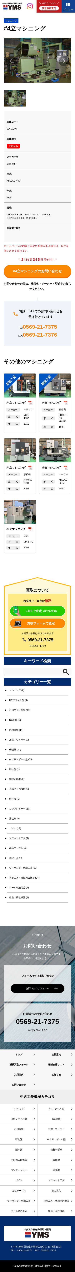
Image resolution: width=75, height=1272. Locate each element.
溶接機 (56, 1170)
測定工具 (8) (15, 858)
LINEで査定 (42, 611)
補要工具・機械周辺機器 (56, 1200)
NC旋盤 (56, 1119)
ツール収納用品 (19, 1211)
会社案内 (56, 1054)
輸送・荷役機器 (56, 1211)
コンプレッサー (19, 1170)
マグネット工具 (56, 1180)
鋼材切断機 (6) (16, 779)
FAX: (37, 335)
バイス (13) (15, 828)
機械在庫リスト (56, 1064)
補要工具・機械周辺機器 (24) (24, 877)
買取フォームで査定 (41, 623)
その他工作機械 (19, 1160)
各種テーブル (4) (18, 848)
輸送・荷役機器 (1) (19, 897)
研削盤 (18, 1139)
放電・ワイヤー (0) (19, 739)
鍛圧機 (56, 1160)
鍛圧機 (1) (14, 799)
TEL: (37, 327)
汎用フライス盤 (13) (19, 710)
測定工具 (56, 1190)
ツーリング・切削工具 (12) (23, 868)
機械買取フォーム (19, 1064)
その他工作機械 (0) (19, 789)
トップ (18, 1054)
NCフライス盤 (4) (18, 700)
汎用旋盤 (18, 1129)
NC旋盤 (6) (15, 720)
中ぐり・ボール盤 (56, 1139)
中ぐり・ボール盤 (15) (20, 759)
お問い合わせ (19, 1084)
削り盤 (18, 1149)
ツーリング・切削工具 (18, 1200)
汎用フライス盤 (19, 1119)
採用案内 (18, 1074)
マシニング (11, 20)
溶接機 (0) (14, 818)
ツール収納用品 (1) (19, 887)
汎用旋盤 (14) (16, 730)
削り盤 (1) (14, 769)
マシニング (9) (16, 690)
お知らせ (56, 1074)
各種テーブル (19, 1190)
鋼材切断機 (56, 1149)
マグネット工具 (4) (19, 838)
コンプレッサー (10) (19, 808)
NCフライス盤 (56, 1108)
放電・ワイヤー (56, 1129)
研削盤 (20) (15, 749)
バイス (18, 1180)
